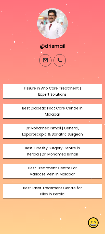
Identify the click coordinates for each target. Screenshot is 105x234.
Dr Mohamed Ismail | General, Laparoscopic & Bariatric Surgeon (52, 131)
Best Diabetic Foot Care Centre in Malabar (52, 111)
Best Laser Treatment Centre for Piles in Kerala (52, 191)
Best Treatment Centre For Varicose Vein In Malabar (52, 171)
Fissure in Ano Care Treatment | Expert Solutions (52, 91)
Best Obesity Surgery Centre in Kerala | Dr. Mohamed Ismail (52, 151)
